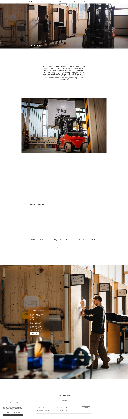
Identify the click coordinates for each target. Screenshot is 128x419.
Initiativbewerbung (41, 407)
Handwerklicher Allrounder (43, 410)
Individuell (7, 412)
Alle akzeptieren (13, 414)
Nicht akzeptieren (17, 412)
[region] (13, 408)
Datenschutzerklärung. (10, 409)
